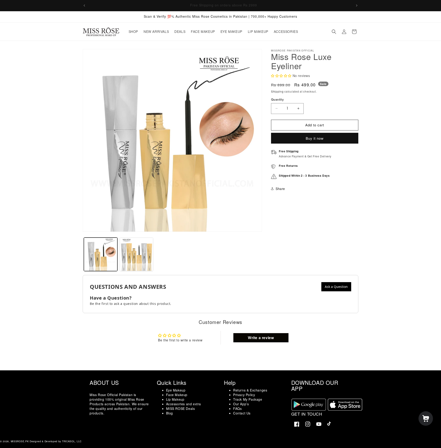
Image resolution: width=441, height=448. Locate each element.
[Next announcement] (357, 5)
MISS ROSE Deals (180, 408)
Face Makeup (177, 394)
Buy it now (315, 138)
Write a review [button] (261, 337)
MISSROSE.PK (20, 441)
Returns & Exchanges (250, 390)
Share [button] (280, 188)
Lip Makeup (175, 399)
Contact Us (242, 413)
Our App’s (241, 404)
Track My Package (247, 399)
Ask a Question (336, 286)
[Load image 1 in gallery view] (100, 254)
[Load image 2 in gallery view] (136, 254)
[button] (334, 32)
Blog (169, 413)
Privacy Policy (244, 394)
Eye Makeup (176, 390)
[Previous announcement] (84, 5)
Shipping (277, 91)
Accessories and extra (183, 404)
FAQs (237, 408)
